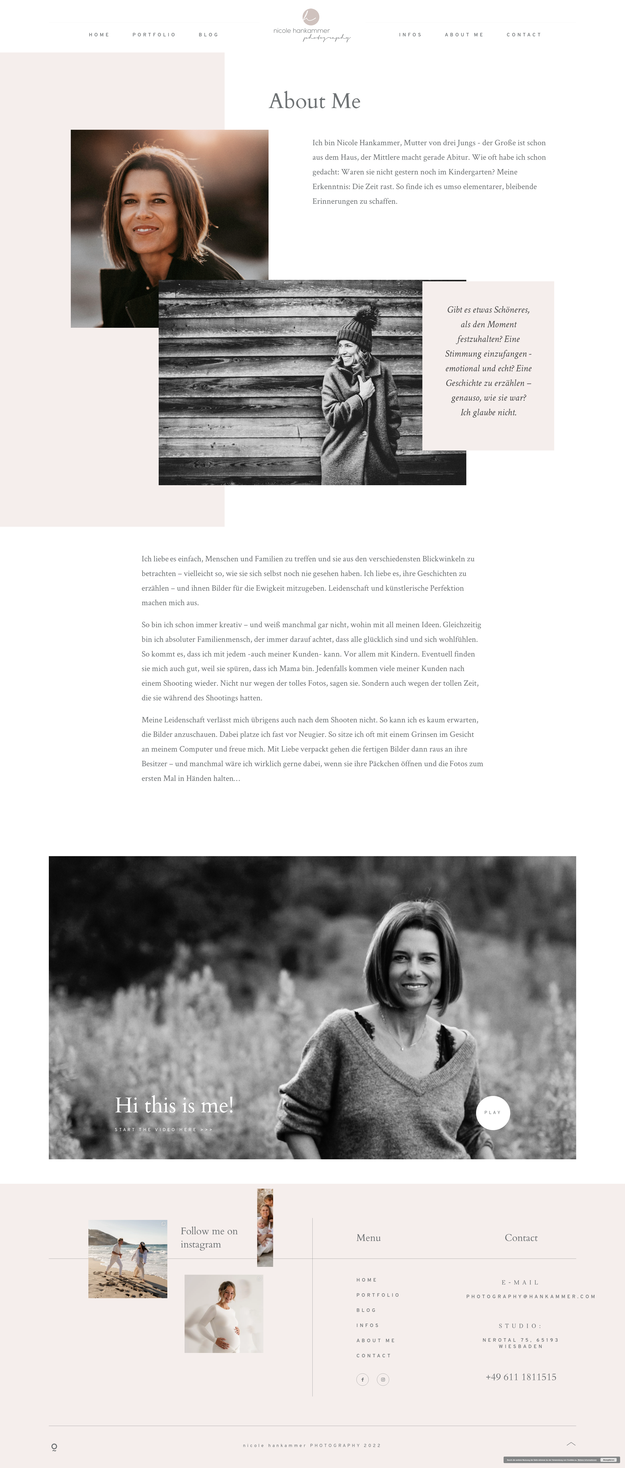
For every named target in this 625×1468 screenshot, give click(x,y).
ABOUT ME (465, 35)
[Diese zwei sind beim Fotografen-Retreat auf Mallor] (127, 1259)
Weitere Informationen (587, 1460)
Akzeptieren (608, 1459)
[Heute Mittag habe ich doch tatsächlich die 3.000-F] (224, 1314)
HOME (100, 35)
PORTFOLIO (154, 35)
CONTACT (524, 35)
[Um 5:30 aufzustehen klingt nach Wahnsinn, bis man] (265, 1228)
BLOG (209, 35)
